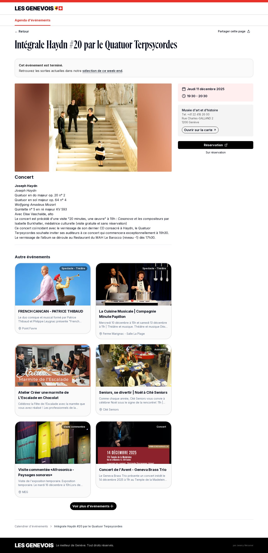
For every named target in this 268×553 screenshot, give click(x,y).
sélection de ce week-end (102, 71)
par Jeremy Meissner (243, 545)
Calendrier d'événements (31, 526)
